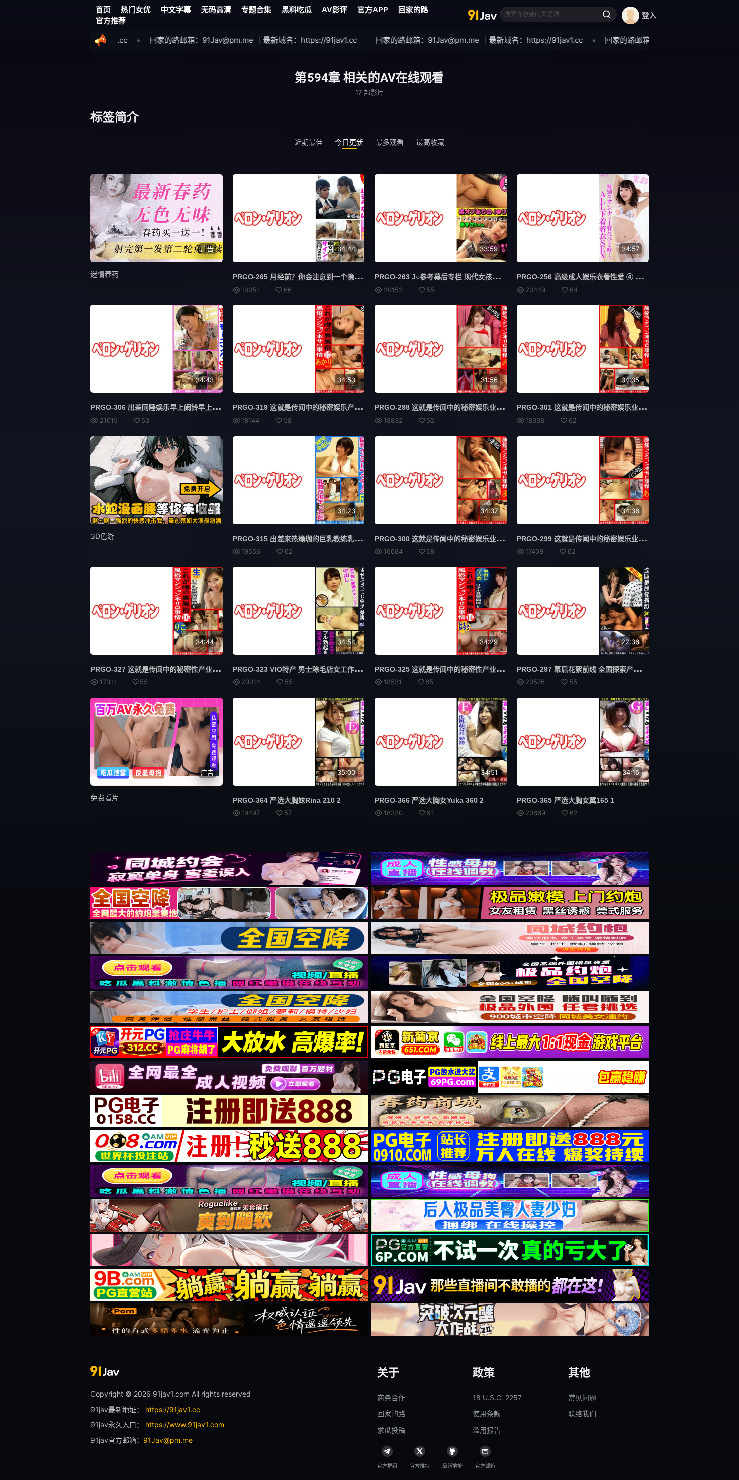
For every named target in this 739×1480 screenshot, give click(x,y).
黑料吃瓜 (297, 9)
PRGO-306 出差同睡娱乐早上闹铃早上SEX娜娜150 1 (174, 407)
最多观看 (390, 142)
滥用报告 (487, 1430)
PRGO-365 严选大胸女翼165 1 (565, 800)
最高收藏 (430, 142)
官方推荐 (111, 20)
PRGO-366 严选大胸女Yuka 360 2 (429, 800)
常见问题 (582, 1397)
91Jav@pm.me (168, 1440)
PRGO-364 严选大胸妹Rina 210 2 (287, 800)
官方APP (372, 9)
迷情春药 (104, 274)
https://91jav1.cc (172, 1409)
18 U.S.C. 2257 (497, 1397)
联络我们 (582, 1413)
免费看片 (104, 797)
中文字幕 (176, 9)
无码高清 (216, 9)
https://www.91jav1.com (184, 1424)
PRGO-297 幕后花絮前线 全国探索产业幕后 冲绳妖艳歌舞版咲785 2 (624, 669)
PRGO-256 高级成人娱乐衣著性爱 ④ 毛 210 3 (590, 276)
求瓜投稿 (391, 1430)
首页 (103, 9)
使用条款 (487, 1413)
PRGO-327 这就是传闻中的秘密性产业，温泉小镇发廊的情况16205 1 (199, 669)
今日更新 (349, 142)
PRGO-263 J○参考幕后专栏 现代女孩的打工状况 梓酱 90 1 (467, 276)
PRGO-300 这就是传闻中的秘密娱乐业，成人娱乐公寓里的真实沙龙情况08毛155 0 (505, 538)
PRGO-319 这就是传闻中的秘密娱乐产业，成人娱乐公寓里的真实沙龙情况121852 (362, 407)
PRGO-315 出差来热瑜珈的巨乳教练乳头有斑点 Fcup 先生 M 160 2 (339, 538)
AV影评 (334, 9)
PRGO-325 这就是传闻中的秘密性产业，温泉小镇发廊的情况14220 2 (484, 669)
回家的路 (413, 9)
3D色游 (102, 536)
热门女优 (136, 9)
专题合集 (256, 9)
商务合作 (391, 1397)
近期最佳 (309, 142)
